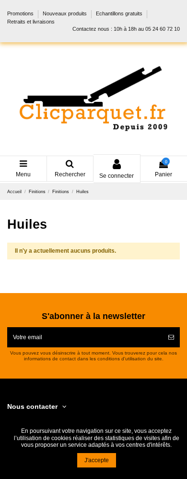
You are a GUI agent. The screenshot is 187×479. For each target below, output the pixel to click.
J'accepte (96, 460)
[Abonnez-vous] (171, 337)
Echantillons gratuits (120, 14)
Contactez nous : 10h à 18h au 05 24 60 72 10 (126, 29)
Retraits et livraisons (31, 22)
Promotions (21, 14)
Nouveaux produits (65, 14)
